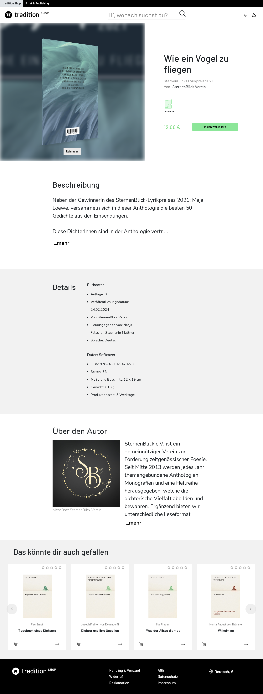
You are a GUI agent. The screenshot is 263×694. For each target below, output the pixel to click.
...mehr (61, 243)
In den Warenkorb (215, 126)
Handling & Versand (124, 670)
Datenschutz (168, 676)
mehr (133, 523)
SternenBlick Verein (189, 86)
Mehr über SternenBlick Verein (77, 510)
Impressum (167, 683)
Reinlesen (72, 151)
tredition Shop (12, 3)
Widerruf (116, 676)
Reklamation (119, 683)
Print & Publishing (37, 3)
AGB (161, 670)
